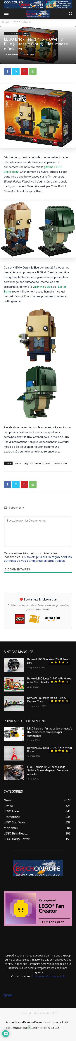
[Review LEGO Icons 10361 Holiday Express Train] (14, 703)
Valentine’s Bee (42, 286)
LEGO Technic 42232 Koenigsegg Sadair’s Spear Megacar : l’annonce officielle (47, 770)
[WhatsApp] (33, 71)
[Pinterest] (24, 71)
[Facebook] (7, 71)
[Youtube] (11, 995)
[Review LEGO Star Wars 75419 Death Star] (14, 665)
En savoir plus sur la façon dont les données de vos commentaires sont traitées (38, 558)
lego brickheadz (33, 463)
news (47, 463)
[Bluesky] (8, 995)
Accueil (5, 22)
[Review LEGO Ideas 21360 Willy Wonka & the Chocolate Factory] (14, 684)
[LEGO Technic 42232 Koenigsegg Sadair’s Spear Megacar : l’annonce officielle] (14, 772)
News (26, 33)
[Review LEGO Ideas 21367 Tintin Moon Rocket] (14, 753)
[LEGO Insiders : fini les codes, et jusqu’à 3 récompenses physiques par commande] (14, 734)
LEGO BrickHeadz (22, 22)
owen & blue (60, 463)
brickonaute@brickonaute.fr (48, 976)
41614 (17, 463)
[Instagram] (6, 995)
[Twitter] (16, 71)
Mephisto (13, 54)
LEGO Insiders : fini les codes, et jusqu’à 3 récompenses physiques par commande (49, 732)
